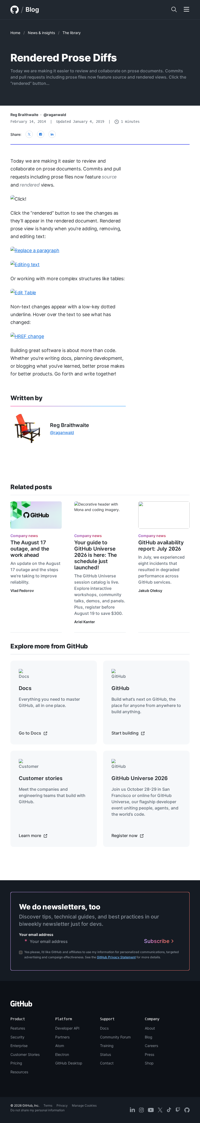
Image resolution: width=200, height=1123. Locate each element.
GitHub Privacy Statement (116, 957)
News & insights (41, 32)
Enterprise (19, 1045)
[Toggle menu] (186, 9)
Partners (62, 1037)
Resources (19, 1072)
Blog (32, 9)
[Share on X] (29, 134)
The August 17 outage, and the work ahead (29, 548)
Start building (125, 733)
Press (149, 1054)
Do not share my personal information (37, 1110)
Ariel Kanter (84, 622)
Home (15, 32)
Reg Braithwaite (24, 114)
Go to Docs (30, 733)
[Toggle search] (174, 9)
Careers (151, 1045)
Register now (125, 835)
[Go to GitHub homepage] (21, 1005)
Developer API (67, 1028)
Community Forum (115, 1037)
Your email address (36, 934)
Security (17, 1037)
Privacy (62, 1105)
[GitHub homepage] (14, 9)
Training (107, 1045)
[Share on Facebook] (40, 134)
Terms (47, 1105)
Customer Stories (25, 1054)
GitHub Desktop (68, 1063)
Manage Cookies (84, 1105)
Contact (107, 1063)
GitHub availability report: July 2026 (161, 545)
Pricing (16, 1063)
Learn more (30, 835)
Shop (149, 1063)
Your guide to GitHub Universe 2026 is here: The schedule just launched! (95, 555)
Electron (62, 1054)
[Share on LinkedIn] (52, 134)
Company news (24, 535)
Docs (104, 1028)
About (150, 1028)
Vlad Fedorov (22, 590)
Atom (59, 1045)
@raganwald (54, 114)
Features (17, 1028)
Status (105, 1054)
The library (72, 32)
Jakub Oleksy (150, 590)
